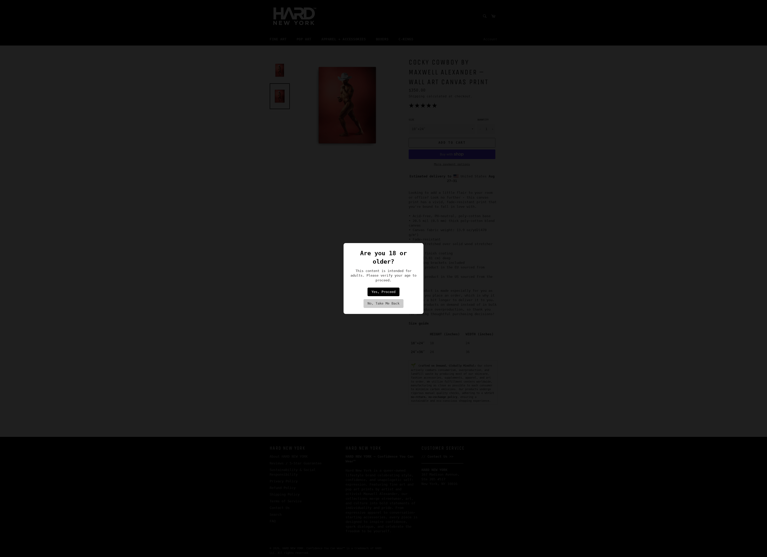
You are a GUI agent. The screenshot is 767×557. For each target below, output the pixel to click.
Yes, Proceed (383, 292)
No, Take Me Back (383, 303)
